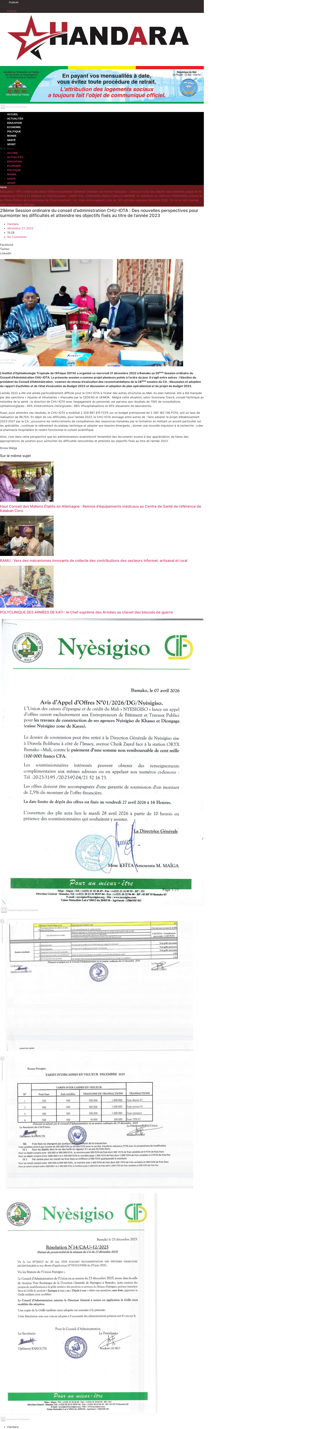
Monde (11, 135)
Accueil (12, 114)
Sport (11, 144)
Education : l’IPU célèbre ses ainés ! (24, 191)
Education (14, 122)
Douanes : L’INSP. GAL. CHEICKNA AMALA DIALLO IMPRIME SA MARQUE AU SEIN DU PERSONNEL (121, 196)
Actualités (15, 118)
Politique (14, 131)
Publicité (13, 2)
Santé (11, 140)
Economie (14, 127)
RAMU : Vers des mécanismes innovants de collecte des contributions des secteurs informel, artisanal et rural (93, 560)
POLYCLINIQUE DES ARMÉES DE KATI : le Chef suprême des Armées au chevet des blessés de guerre (86, 612)
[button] (102, 6)
